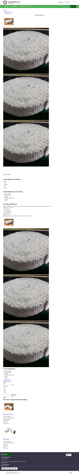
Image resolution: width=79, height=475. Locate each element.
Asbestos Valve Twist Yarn (8, 12)
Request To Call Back (6, 380)
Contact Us (29, 6)
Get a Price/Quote (6, 423)
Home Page (6, 6)
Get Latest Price (6, 379)
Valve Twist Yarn (6, 439)
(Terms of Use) (18, 472)
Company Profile (13, 6)
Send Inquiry (73, 6)
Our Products (22, 6)
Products (5, 11)
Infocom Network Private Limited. (16, 473)
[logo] (5, 4)
